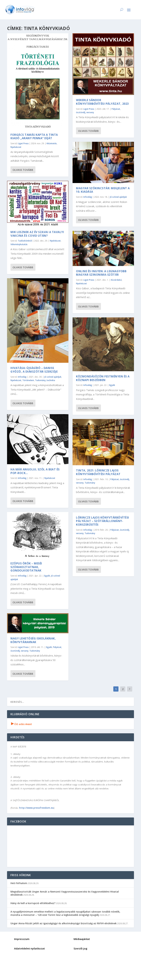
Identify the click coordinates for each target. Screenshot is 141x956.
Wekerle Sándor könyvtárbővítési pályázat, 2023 (102, 102)
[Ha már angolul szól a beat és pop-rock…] (37, 439)
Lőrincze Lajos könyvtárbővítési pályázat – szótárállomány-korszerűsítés (102, 521)
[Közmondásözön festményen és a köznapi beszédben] (103, 344)
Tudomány (34, 650)
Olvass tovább (23, 169)
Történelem (28, 380)
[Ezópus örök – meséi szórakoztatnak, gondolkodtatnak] (37, 535)
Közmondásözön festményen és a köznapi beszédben (103, 378)
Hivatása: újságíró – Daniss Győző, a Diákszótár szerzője (34, 369)
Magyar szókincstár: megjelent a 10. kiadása (103, 190)
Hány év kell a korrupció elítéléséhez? (32, 903)
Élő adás (21, 724)
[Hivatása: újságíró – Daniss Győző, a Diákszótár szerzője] (37, 320)
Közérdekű (116, 279)
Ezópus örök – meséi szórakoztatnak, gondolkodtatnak (26, 567)
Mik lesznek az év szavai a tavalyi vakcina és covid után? (37, 234)
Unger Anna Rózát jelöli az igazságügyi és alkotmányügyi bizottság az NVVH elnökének (63, 923)
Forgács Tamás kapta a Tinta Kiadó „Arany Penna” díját (34, 136)
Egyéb (47, 575)
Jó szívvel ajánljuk (52, 376)
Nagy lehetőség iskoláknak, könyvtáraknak (33, 640)
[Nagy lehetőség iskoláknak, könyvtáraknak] (37, 623)
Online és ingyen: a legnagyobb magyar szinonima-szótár (101, 273)
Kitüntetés (52, 143)
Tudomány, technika (45, 380)
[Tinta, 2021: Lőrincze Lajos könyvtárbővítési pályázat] (103, 442)
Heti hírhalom (18, 883)
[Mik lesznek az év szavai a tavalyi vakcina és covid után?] (37, 204)
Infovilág (22, 376)
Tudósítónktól (25, 240)
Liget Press (23, 143)
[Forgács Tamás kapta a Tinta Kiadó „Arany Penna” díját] (37, 81)
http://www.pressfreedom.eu (36, 807)
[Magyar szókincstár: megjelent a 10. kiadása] (103, 162)
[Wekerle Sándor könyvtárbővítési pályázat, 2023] (103, 64)
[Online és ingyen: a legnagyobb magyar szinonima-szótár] (103, 248)
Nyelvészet (15, 147)
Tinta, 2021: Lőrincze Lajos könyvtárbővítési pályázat (98, 472)
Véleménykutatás (19, 244)
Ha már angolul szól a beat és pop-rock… (35, 471)
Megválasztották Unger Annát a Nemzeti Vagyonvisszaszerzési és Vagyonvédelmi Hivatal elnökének (64, 893)
